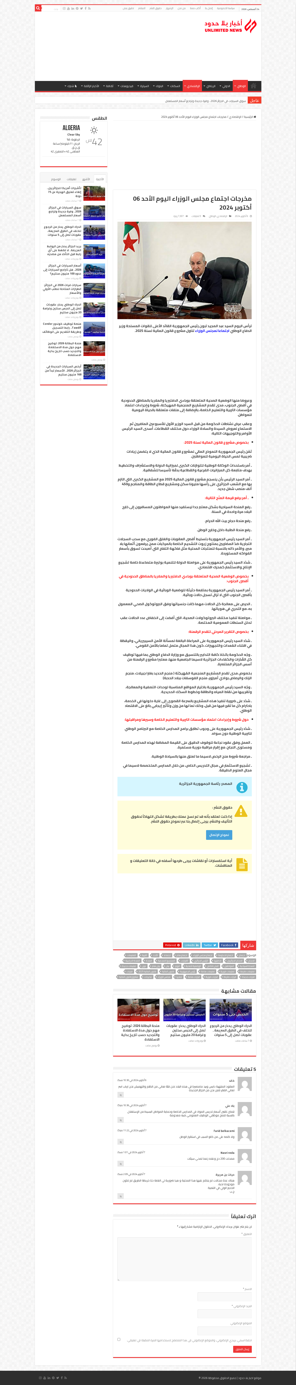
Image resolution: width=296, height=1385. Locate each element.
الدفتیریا (217, 960)
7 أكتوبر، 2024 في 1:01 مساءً (131, 1152)
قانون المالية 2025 (147, 971)
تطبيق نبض (128, 8)
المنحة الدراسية (132, 960)
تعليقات (71, 179)
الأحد (155, 955)
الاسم (247, 1288)
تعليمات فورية (227, 971)
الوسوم (56, 179)
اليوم (177, 966)
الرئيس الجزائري (201, 960)
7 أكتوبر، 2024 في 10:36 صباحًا (131, 1105)
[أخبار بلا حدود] (231, 24)
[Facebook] (85, 8)
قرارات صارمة (230, 977)
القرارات (184, 960)
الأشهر (86, 179)
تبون (144, 966)
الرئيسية (253, 85)
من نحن (182, 8)
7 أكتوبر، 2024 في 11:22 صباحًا (131, 1130)
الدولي (226, 86)
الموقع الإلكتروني (241, 1323)
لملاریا (179, 977)
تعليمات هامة (208, 971)
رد (121, 1094)
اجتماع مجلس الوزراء (202, 955)
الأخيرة (100, 179)
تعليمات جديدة (129, 966)
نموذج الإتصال (219, 835)
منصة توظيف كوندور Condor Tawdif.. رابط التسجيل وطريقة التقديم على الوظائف (61, 327)
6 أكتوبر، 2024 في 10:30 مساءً (131, 1080)
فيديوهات (126, 86)
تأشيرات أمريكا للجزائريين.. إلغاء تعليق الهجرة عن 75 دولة (64, 191)
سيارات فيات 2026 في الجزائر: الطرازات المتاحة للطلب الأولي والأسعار (62, 288)
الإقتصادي (193, 86)
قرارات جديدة (248, 977)
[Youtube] (68, 8)
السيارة (144, 86)
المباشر (141, 8)
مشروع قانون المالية (128, 977)
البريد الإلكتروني (242, 1306)
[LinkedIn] (73, 8)
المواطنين (229, 966)
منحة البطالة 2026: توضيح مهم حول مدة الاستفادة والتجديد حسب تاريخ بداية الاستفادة (140, 1033)
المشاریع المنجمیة (166, 960)
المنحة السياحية (247, 966)
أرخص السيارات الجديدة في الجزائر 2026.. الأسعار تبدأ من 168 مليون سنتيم (63, 370)
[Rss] (89, 8)
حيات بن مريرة (225, 1174)
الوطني (241, 86)
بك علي (229, 1105)
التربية (144, 955)
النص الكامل (213, 966)
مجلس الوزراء (164, 977)
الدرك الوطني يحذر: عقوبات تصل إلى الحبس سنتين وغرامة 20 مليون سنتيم (186, 1030)
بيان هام (156, 966)
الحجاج (251, 960)
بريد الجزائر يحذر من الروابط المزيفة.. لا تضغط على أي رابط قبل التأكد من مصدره (64, 250)
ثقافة (110, 86)
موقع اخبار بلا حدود (249, 1377)
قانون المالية (168, 971)
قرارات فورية (212, 977)
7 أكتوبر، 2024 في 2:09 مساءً (131, 1174)
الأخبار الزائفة (91, 86)
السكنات (175, 86)
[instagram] (64, 8)
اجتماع (242, 955)
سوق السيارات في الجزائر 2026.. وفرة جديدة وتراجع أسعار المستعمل (65, 211)
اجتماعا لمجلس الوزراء (212, 330)
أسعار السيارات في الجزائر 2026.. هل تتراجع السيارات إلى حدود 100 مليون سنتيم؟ (62, 269)
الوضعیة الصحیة (193, 966)
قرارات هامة (194, 977)
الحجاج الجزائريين (234, 960)
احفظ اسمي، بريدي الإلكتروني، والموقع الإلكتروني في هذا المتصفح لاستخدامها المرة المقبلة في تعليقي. (189, 1340)
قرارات (130, 971)
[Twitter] (81, 8)
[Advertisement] (117, 46)
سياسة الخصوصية (226, 8)
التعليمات (131, 955)
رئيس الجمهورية (187, 971)
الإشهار (169, 8)
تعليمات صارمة (247, 971)
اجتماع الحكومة (225, 955)
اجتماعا (167, 955)
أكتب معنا (195, 8)
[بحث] (38, 8)
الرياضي (210, 86)
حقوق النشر (156, 8)
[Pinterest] (77, 8)
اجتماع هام (182, 955)
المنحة (149, 960)
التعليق (246, 1233)
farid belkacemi (224, 1130)
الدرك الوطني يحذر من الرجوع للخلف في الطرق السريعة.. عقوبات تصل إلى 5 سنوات (198, 100)
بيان (167, 966)
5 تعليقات (196, 216)
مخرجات (148, 977)
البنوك (159, 86)
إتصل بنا (209, 8)
